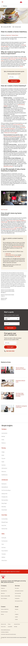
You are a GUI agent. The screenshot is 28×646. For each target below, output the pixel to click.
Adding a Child (4, 493)
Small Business (4, 474)
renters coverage (18, 227)
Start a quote (14, 81)
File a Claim (17, 588)
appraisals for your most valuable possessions (13, 128)
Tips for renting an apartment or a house (20, 368)
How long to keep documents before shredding (20, 395)
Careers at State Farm (4, 609)
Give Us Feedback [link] (4, 598)
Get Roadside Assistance (19, 590)
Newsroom (3, 593)
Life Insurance (4, 468)
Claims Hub (8, 253)
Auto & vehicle (4, 433)
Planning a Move (5, 500)
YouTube (16, 619)
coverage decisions (22, 58)
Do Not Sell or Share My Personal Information (8, 634)
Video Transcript (4, 209)
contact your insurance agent (10, 132)
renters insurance (14, 58)
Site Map (15, 626)
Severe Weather (5, 550)
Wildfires (3, 557)
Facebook (16, 609)
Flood (3, 544)
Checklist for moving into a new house (21, 406)
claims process (12, 59)
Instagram (16, 614)
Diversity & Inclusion (4, 611)
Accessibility (10, 626)
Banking (3, 436)
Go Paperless (17, 598)
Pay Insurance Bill (18, 593)
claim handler (17, 256)
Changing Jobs (4, 496)
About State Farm (4, 590)
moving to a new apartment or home (12, 136)
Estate (3, 455)
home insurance (4, 58)
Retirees (2, 614)
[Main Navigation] (2, 2)
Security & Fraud (17, 624)
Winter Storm (4, 560)
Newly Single (4, 503)
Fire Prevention (4, 541)
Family (3, 439)
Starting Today (4, 528)
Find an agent (10, 347)
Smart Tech (4, 525)
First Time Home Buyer (6, 490)
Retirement (4, 471)
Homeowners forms (10, 255)
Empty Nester (4, 509)
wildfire (6, 46)
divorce (21, 66)
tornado (2, 46)
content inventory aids (18, 246)
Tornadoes (4, 554)
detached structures (8, 166)
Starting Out (4, 483)
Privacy (9, 624)
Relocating (4, 506)
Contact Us (3, 588)
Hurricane (3, 547)
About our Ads (3, 624)
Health (3, 461)
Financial (3, 458)
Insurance (3, 465)
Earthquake (4, 537)
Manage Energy (5, 522)
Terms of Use (3, 626)
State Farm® (12, 35)
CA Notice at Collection (4, 632)
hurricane (23, 45)
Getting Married (5, 487)
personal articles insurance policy (9, 228)
